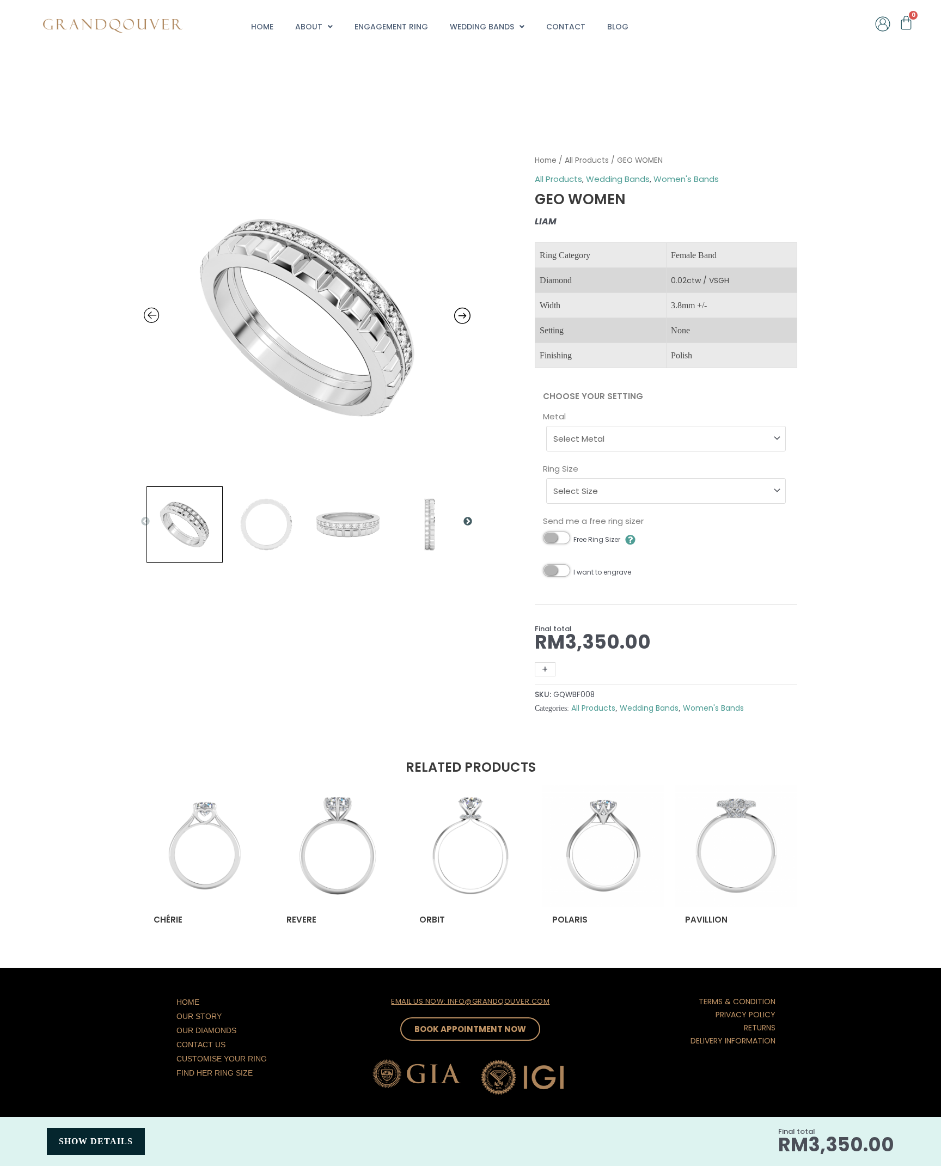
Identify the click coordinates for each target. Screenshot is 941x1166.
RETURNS (759, 1027)
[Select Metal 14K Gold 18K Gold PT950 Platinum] (666, 438)
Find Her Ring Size (214, 1073)
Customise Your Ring (221, 1058)
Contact (565, 26)
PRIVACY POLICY (745, 1014)
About (308, 26)
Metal (554, 416)
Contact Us (200, 1044)
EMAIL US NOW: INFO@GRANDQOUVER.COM (470, 1001)
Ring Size (560, 468)
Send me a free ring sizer (593, 521)
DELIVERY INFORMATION (733, 1040)
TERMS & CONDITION (737, 1001)
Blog (617, 26)
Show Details (96, 1141)
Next (467, 521)
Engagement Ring (391, 26)
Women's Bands (686, 179)
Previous (145, 521)
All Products (587, 160)
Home (262, 26)
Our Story (199, 1016)
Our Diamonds (206, 1030)
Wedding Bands (482, 26)
